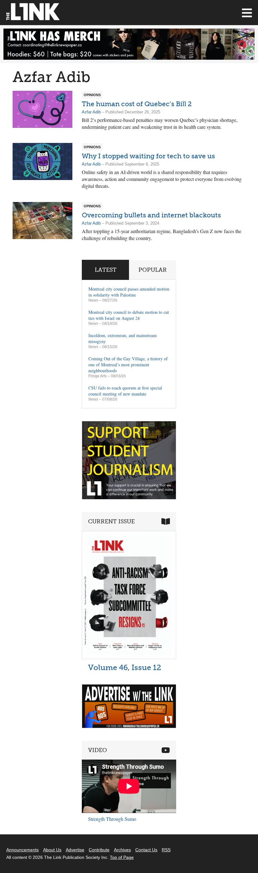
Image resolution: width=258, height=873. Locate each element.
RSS (166, 849)
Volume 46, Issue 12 (124, 667)
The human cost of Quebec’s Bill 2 (137, 104)
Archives (122, 849)
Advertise (75, 849)
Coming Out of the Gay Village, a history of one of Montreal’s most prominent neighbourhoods (128, 365)
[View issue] (129, 657)
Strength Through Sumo (112, 819)
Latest (105, 269)
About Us (52, 849)
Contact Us (146, 849)
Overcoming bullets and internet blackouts (151, 215)
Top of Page (122, 857)
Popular (152, 269)
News (93, 300)
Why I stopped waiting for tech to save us (148, 156)
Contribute (99, 849)
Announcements (22, 849)
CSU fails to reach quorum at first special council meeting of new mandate (125, 391)
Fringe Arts (97, 376)
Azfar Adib (91, 112)
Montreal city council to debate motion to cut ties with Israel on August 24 (128, 315)
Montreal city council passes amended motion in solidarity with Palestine (128, 292)
